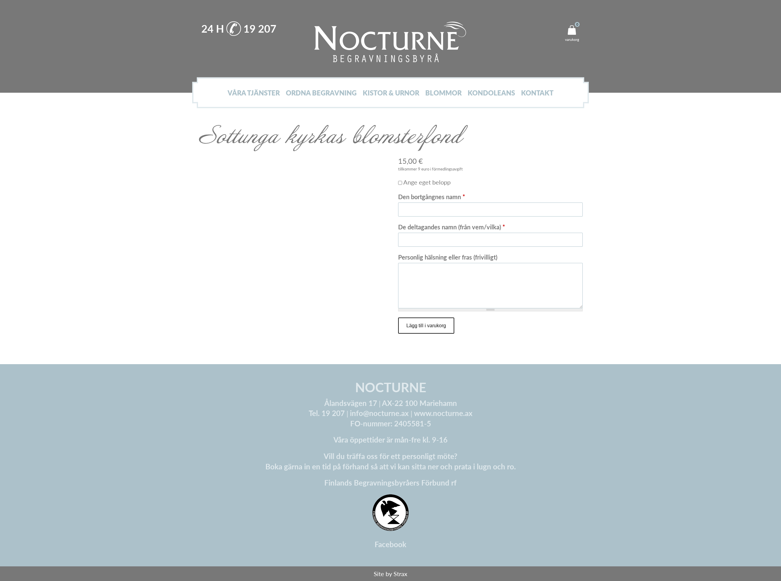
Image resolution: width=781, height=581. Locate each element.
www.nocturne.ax (443, 413)
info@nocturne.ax (379, 413)
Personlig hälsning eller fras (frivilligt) (447, 257)
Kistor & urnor (391, 93)
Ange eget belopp (427, 182)
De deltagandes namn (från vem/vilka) (451, 227)
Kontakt (537, 93)
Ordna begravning (321, 93)
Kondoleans (491, 93)
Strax (400, 573)
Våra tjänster (254, 93)
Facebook (390, 544)
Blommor (443, 93)
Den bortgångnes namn (431, 196)
